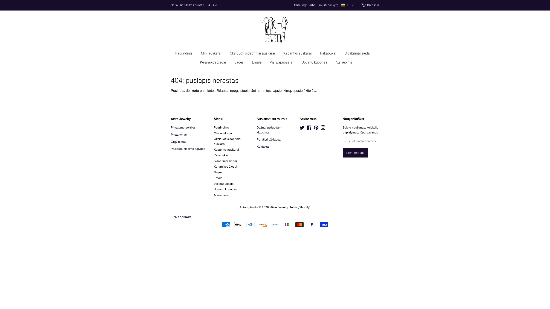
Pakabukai (328, 53)
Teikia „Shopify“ (300, 207)
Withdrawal (183, 217)
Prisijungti (300, 5)
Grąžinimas (178, 141)
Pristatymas (179, 134)
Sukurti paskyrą (328, 5)
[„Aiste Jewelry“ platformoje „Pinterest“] (316, 128)
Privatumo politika (183, 127)
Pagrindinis (183, 53)
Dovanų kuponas (314, 62)
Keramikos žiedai (213, 62)
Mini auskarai (211, 53)
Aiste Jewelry (279, 207)
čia (314, 90)
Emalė (256, 62)
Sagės (239, 62)
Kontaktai (263, 146)
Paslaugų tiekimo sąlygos (188, 148)
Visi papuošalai (281, 62)
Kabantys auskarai (297, 53)
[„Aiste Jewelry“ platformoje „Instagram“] (323, 128)
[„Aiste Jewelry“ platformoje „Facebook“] (309, 128)
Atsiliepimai (344, 62)
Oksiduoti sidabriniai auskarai (252, 53)
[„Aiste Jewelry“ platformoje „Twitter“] (302, 128)
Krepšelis (373, 5)
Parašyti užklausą (269, 139)
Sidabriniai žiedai (358, 53)
